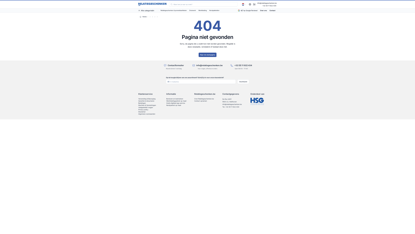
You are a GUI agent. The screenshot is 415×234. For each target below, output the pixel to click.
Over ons (263, 10)
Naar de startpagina (207, 55)
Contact (272, 10)
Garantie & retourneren (146, 101)
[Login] (250, 4)
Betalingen (142, 103)
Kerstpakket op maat (173, 105)
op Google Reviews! (249, 10)
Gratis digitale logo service (175, 103)
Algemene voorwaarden (146, 114)
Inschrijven (243, 82)
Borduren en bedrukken (174, 99)
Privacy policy (143, 109)
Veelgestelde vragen (145, 107)
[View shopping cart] (254, 4)
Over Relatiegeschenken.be (204, 99)
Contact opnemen (200, 101)
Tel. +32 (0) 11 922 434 (230, 107)
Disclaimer (142, 112)
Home (144, 17)
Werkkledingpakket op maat (176, 101)
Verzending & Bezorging (147, 99)
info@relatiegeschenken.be (267, 3)
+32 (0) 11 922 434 (269, 6)
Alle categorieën (147, 10)
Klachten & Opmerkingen (147, 105)
